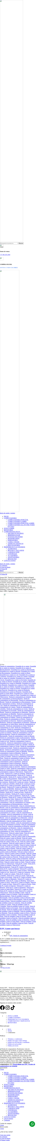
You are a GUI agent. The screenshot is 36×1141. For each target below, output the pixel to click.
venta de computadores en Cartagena (11, 811)
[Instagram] (7, 1007)
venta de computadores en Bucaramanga (17, 807)
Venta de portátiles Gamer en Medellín (17, 910)
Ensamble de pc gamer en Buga (20, 673)
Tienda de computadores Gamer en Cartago (20, 743)
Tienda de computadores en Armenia (20, 697)
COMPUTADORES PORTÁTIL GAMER (21, 523)
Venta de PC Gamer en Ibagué (22, 877)
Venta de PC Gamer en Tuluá (23, 889)
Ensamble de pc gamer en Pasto (24, 686)
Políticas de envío (13, 1046)
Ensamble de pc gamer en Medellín (10, 683)
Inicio (9, 1029)
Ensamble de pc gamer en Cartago (17, 676)
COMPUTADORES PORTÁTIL (18, 520)
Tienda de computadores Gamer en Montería (17, 752)
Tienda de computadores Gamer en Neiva (13, 754)
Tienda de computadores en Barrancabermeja (18, 697)
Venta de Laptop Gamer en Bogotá (10, 838)
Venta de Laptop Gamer (16, 833)
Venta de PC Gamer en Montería (16, 880)
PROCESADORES (14, 545)
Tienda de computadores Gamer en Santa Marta (14, 764)
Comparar (7, 1120)
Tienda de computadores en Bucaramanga (18, 702)
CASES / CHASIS (13, 542)
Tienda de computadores (7, 666)
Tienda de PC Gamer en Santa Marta (19, 797)
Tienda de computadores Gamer (9, 731)
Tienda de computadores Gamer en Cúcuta (17, 745)
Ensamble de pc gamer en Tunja (9, 695)
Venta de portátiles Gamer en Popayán (16, 917)
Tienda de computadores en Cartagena (14, 705)
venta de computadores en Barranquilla (14, 805)
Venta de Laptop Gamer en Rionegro (17, 858)
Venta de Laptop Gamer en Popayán (18, 856)
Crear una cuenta (5, 1135)
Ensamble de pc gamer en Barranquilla (22, 669)
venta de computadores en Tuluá (18, 829)
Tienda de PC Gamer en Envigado (10, 785)
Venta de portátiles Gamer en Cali (20, 901)
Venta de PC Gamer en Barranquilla (22, 867)
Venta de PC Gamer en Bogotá (9, 869)
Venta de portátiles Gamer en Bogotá (19, 897)
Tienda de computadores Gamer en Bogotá (21, 736)
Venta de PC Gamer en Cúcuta (16, 875)
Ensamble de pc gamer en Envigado (16, 680)
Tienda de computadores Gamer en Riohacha (14, 760)
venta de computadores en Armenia (20, 802)
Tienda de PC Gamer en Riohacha (10, 795)
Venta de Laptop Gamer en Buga (25, 840)
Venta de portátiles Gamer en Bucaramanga (17, 898)
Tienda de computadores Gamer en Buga (17, 738)
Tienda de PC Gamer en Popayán (21, 794)
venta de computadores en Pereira (10, 824)
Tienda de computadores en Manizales (16, 712)
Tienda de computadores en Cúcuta (17, 709)
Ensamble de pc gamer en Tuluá (23, 693)
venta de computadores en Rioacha (18, 826)
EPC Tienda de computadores (19, 935)
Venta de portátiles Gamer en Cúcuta (18, 906)
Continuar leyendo (5, 945)
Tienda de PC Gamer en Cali (13, 780)
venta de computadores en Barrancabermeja (17, 803)
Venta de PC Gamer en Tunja (9, 891)
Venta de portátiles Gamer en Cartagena (17, 902)
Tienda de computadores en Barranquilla (14, 699)
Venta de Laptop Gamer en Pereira (20, 855)
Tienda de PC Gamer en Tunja (24, 799)
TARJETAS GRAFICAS (15, 543)
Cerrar (2, 1069)
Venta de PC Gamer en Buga (18, 870)
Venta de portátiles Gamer (16, 892)
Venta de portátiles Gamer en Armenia (15, 893)
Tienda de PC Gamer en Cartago (19, 782)
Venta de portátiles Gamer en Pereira (15, 916)
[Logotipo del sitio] (11, 241)
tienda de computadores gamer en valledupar (13, 770)
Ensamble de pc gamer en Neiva (18, 685)
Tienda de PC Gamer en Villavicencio (11, 800)
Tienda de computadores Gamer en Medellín (13, 751)
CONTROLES (12, 554)
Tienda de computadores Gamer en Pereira (17, 758)
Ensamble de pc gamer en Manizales (24, 681)
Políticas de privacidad (14, 1044)
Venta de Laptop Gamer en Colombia (17, 844)
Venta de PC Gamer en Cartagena (20, 872)
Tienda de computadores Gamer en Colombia (13, 744)
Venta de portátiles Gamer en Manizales (19, 909)
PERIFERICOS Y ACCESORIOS (18, 1019)
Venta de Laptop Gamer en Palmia (14, 853)
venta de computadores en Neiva (16, 821)
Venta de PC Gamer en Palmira (20, 882)
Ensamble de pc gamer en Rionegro (11, 692)
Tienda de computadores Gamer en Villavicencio (17, 771)
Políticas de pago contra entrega (17, 1040)
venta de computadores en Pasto (25, 823)
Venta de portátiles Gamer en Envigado (17, 907)
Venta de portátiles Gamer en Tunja (16, 923)
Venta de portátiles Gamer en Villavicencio (16, 924)
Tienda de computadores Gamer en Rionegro (14, 762)
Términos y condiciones (15, 1039)
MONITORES (12, 1023)
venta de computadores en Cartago (14, 811)
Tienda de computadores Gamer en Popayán (17, 759)
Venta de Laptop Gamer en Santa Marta (17, 859)
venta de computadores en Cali (24, 809)
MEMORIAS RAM (14, 535)
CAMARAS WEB (13, 552)
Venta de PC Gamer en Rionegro (16, 887)
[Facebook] (2, 1007)
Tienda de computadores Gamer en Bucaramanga (15, 738)
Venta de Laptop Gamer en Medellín (18, 850)
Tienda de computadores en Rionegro (18, 722)
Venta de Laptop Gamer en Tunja (14, 862)
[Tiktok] (12, 1007)
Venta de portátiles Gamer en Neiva (19, 913)
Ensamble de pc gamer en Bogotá (10, 671)
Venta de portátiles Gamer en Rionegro (17, 920)
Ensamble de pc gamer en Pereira (10, 688)
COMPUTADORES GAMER (17, 521)
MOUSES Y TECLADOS (16, 550)
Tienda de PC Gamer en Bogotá (18, 777)
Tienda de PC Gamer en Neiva (9, 790)
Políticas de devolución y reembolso (18, 1042)
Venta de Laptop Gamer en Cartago (19, 843)
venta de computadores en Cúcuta (17, 814)
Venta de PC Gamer (21, 863)
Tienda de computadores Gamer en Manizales (19, 749)
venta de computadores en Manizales (16, 817)
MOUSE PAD (12, 559)
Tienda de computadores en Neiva (16, 715)
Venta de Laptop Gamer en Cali (9, 841)
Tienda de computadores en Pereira (14, 719)
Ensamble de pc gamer (22, 666)
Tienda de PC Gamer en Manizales (17, 787)
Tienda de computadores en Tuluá (16, 726)
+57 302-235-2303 (5, 254)
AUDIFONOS (12, 548)
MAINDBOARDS (13, 538)
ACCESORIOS (12, 555)
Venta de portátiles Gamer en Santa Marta (17, 920)
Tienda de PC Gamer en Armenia (15, 773)
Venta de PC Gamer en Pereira (22, 884)
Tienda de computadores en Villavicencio (19, 729)
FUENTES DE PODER (15, 537)
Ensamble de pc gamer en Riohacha (19, 690)
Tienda (10, 1031)
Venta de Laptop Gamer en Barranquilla (23, 836)
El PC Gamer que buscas (10, 929)
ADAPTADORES (13, 557)
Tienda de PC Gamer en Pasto (14, 792)
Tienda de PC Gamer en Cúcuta (25, 783)
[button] (32, 1124)
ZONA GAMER (13, 1016)
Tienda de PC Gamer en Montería (25, 789)
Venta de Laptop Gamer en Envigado (16, 846)
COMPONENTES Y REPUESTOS (19, 1021)
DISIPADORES (13, 540)
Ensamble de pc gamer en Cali (9, 675)
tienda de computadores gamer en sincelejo (14, 765)
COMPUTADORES (14, 1017)
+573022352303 (5, 968)
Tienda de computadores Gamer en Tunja (23, 768)
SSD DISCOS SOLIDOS (16, 533)
